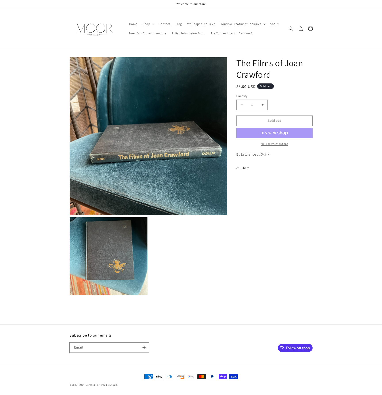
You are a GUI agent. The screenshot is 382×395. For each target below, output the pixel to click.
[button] (148, 24)
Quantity (241, 96)
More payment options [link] (274, 143)
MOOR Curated (86, 384)
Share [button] (245, 168)
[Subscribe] (144, 347)
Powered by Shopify (107, 384)
